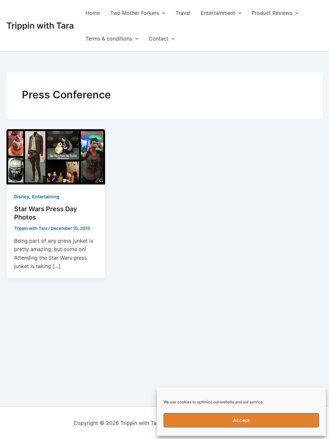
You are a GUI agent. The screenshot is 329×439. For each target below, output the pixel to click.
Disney (21, 196)
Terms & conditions (108, 38)
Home (92, 13)
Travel (183, 13)
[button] (162, 13)
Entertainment (218, 13)
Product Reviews (272, 13)
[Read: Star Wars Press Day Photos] (55, 156)
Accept (241, 420)
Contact (158, 38)
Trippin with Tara (40, 26)
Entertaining (45, 196)
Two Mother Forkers (134, 13)
